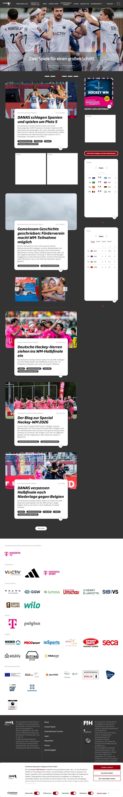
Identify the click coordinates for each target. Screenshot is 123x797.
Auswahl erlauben (107, 773)
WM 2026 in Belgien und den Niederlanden (101, 153)
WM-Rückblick (61, 66)
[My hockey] (118, 4)
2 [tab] (51, 77)
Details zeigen (101, 793)
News (45, 4)
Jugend (76, 4)
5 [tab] (69, 77)
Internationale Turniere (65, 3)
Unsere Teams (53, 4)
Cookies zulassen (107, 767)
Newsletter (84, 4)
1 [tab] (46, 77)
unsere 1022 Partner (38, 769)
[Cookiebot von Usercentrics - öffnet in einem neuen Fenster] (12, 793)
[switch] (55, 793)
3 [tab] (57, 77)
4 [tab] (63, 77)
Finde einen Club (21, 4)
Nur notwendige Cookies (107, 778)
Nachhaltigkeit (50, 750)
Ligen (46, 736)
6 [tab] (74, 77)
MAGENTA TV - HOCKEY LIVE (35, 3)
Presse (47, 745)
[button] (23, 294)
